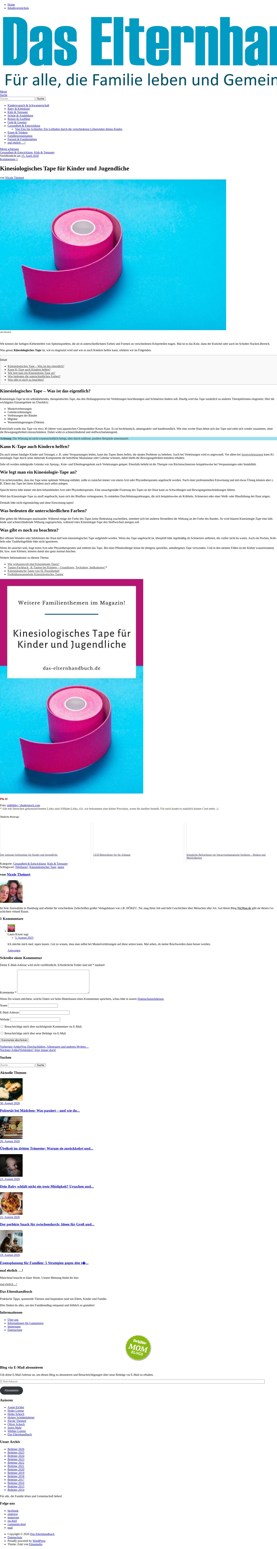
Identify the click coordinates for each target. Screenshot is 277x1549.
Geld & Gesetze (17, 122)
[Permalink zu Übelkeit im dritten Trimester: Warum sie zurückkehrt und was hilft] (11, 1137)
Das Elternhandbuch (20, 1434)
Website (4, 1019)
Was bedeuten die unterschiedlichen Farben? (34, 376)
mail (10, 1527)
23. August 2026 (10, 1179)
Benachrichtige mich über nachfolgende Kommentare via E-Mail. (43, 1026)
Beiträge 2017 (16, 1479)
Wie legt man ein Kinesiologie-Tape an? (31, 373)
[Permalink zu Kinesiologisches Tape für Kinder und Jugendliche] (113, 329)
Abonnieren (11, 1390)
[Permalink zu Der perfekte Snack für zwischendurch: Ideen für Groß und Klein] (11, 1213)
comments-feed (17, 1524)
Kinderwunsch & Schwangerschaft (28, 105)
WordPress (39, 1540)
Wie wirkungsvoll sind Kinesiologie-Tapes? (33, 564)
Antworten (14, 950)
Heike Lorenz (16, 1410)
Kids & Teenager (18, 112)
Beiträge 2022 (16, 1462)
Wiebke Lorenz (17, 1431)
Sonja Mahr (14, 1427)
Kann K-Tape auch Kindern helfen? (29, 369)
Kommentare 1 (9, 159)
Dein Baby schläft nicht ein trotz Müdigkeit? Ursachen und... (47, 1186)
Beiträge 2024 (16, 1455)
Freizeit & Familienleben (22, 139)
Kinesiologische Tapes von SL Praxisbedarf (33, 570)
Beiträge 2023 (16, 1459)
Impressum (14, 1326)
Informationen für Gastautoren (26, 1323)
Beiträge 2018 (16, 1476)
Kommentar (8, 992)
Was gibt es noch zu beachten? (26, 379)
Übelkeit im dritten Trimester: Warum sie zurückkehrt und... (46, 1148)
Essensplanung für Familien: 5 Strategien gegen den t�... (44, 1263)
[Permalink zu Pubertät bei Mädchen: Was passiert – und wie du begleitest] (11, 1099)
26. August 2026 (10, 1141)
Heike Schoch (16, 1414)
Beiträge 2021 (16, 1466)
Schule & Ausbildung (20, 115)
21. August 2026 (10, 1217)
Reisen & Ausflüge (19, 119)
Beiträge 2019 (16, 1472)
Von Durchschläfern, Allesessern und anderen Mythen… (44, 1046)
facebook (13, 1510)
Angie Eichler (16, 1407)
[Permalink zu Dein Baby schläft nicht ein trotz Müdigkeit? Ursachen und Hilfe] (11, 1175)
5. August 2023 (24, 937)
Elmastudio (35, 1544)
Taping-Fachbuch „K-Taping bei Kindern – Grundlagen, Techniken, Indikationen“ (57, 567)
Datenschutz (15, 1330)
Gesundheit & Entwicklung (24, 125)
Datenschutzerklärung (151, 998)
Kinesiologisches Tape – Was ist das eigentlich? (36, 366)
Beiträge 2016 (16, 1483)
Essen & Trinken (18, 132)
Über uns (13, 1319)
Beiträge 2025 (16, 1452)
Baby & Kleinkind (19, 108)
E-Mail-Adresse (9, 1012)
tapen (61, 867)
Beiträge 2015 (16, 1486)
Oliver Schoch (16, 1424)
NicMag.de (244, 908)
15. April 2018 (30, 155)
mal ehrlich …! (16, 142)
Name (3, 1005)
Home (11, 4)
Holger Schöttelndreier (21, 1417)
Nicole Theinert (14, 177)
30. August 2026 (10, 1103)
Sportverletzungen (252, 454)
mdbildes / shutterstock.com (23, 805)
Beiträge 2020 (16, 1469)
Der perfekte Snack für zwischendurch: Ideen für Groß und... (47, 1224)
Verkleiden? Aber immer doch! (28, 1050)
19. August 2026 (10, 1255)
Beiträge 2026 (16, 1449)
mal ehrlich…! (8, 1284)
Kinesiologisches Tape (42, 867)
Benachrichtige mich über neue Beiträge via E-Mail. (35, 1033)
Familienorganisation (20, 135)
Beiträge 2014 (16, 1489)
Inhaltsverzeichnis (18, 8)
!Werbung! (21, 867)
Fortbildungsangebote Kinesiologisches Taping (35, 574)
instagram (13, 1517)
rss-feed (12, 1520)
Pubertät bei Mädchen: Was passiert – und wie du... (40, 1111)
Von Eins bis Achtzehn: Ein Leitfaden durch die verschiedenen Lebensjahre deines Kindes (68, 129)
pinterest (13, 1514)
